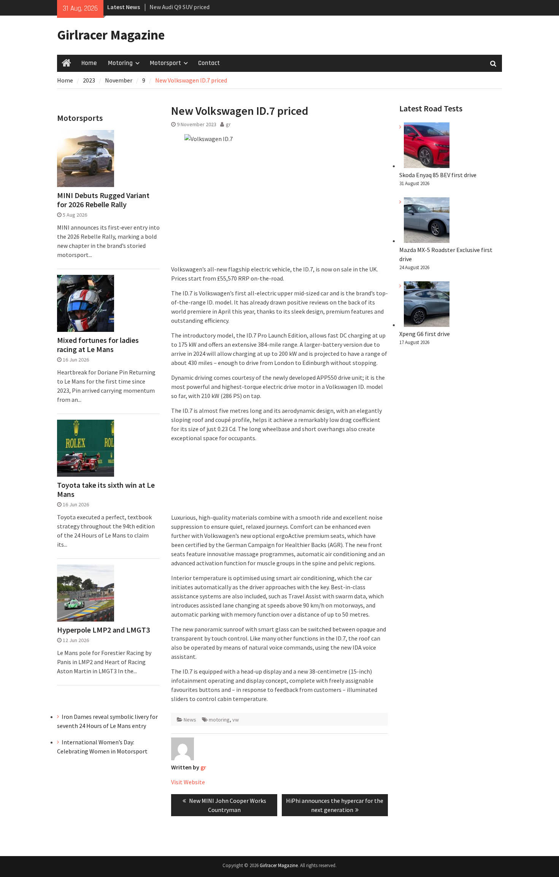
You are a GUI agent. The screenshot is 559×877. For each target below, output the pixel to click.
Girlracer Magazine (111, 35)
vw (235, 719)
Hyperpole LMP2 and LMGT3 (103, 629)
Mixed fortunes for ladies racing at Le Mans (98, 345)
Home (89, 63)
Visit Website (188, 782)
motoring (219, 719)
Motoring (120, 63)
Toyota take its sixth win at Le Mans (106, 490)
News (190, 719)
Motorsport (165, 63)
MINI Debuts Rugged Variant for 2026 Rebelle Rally (103, 200)
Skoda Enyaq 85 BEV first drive (188, 7)
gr (228, 124)
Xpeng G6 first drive (424, 334)
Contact (209, 63)
